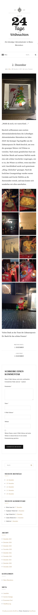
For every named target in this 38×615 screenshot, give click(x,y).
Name (7, 403)
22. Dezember (10, 487)
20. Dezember (10, 494)
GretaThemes (32, 611)
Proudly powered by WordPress (10, 611)
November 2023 (7, 549)
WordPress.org (7, 604)
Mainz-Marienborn (8, 580)
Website (7, 421)
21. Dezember (10, 490)
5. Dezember (14, 521)
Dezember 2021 (7, 560)
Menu (5, 54)
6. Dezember (21, 511)
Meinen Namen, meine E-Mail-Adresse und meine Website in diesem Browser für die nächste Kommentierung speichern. (18, 436)
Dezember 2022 (7, 553)
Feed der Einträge (8, 597)
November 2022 (7, 556)
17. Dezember (18, 507)
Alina (9, 69)
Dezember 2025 (7, 539)
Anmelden (6, 593)
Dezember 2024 (7, 542)
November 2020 (7, 566)
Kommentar (8, 386)
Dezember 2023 (7, 546)
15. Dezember (18, 514)
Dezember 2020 (7, 563)
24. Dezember (10, 480)
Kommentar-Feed (7, 600)
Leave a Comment (28, 69)
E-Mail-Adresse (9, 412)
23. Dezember (10, 483)
